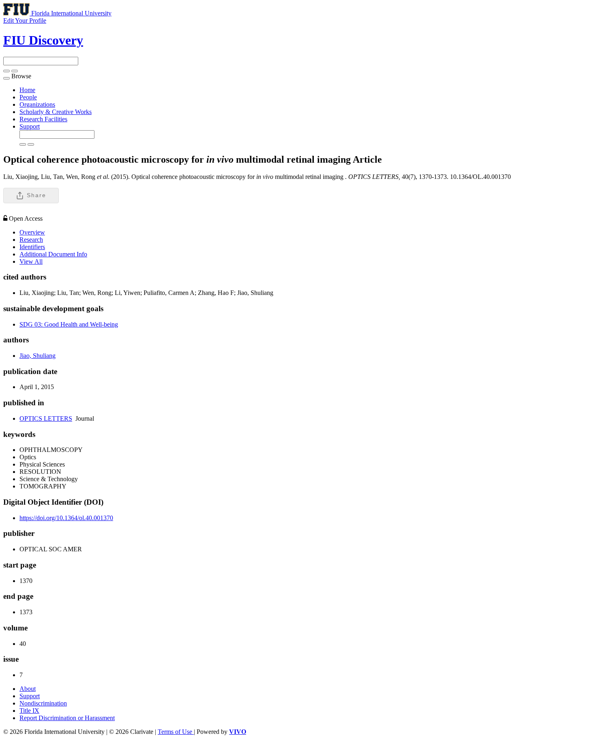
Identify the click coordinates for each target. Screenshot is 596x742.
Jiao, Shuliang (37, 355)
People (28, 97)
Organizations (37, 104)
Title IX (29, 710)
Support (29, 126)
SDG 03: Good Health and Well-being (68, 324)
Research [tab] (31, 239)
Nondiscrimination (43, 703)
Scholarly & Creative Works (55, 111)
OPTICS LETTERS (45, 418)
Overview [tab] (32, 232)
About (27, 688)
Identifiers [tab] (32, 246)
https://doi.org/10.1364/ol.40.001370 (66, 517)
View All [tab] (31, 261)
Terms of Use (176, 731)
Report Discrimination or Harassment (67, 717)
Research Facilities (43, 119)
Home (27, 89)
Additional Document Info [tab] (53, 254)
